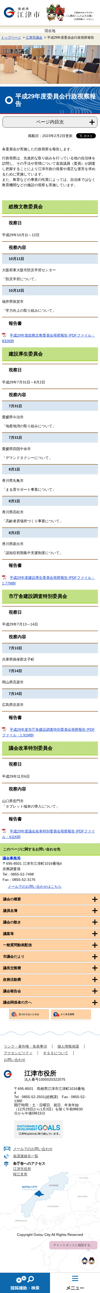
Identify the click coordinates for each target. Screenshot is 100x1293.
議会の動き (12, 922)
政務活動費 (12, 979)
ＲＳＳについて (55, 1053)
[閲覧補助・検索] (25, 1283)
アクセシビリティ (18, 1053)
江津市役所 (22, 1169)
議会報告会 (12, 991)
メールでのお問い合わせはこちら (35, 886)
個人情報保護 (68, 1046)
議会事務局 (12, 858)
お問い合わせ (14, 1060)
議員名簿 (10, 911)
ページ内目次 (50, 121)
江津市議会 (34, 37)
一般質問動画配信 (17, 945)
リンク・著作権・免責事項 (25, 1046)
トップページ (11, 37)
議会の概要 (12, 899)
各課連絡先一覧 (25, 1156)
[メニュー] (75, 1283)
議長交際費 (12, 968)
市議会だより (14, 956)
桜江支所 (20, 1174)
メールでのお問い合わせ (33, 1149)
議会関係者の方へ (17, 1002)
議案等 (8, 934)
